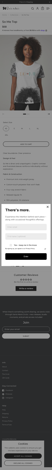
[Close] (48, 207)
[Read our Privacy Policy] (45, 248)
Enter (26, 256)
